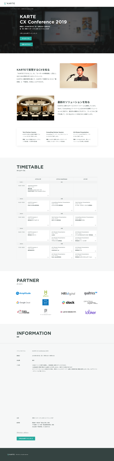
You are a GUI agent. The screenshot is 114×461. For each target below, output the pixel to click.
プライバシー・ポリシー (23, 432)
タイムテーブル (25, 38)
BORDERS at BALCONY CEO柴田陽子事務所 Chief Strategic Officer (37, 188)
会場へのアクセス (26, 44)
